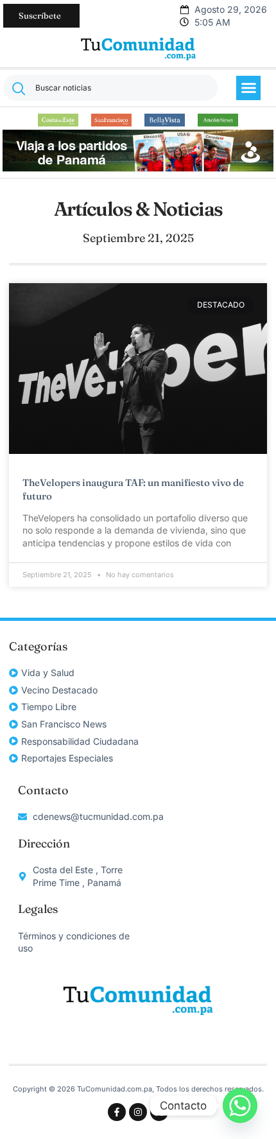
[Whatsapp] (240, 1105)
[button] (248, 88)
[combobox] (110, 87)
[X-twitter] (159, 1112)
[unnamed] (138, 167)
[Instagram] (138, 1112)
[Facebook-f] (117, 1112)
